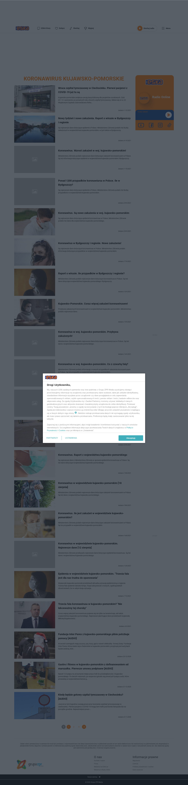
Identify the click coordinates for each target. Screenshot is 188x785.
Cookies (62, 430)
